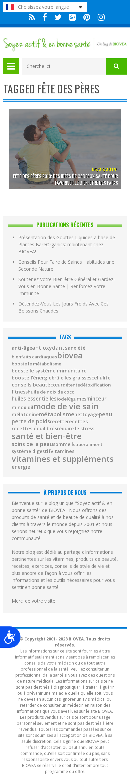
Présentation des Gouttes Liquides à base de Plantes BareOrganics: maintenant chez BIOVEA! (66, 244)
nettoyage (86, 414)
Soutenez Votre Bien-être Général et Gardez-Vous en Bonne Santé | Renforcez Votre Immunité (66, 286)
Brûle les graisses (71, 377)
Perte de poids (31, 421)
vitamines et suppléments (63, 459)
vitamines (62, 451)
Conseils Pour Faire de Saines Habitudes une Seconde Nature (66, 265)
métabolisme (56, 414)
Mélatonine (25, 414)
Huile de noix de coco (51, 392)
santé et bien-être (47, 436)
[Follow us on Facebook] (44, 17)
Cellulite (101, 377)
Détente (71, 385)
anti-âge (22, 348)
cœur (56, 384)
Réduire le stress (75, 428)
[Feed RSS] (31, 17)
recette (58, 421)
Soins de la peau (32, 444)
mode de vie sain (66, 406)
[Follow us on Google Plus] (72, 17)
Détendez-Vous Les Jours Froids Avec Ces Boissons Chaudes (63, 307)
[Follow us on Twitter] (58, 17)
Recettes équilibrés (34, 428)
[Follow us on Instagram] (99, 17)
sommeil (63, 444)
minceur (96, 399)
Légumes (76, 399)
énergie (21, 466)
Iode (62, 399)
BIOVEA (70, 355)
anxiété (76, 348)
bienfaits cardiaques (34, 357)
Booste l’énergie (32, 377)
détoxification (95, 385)
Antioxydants (50, 347)
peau (105, 414)
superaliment (87, 444)
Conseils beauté (31, 384)
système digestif (31, 451)
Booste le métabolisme (36, 364)
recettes (77, 421)
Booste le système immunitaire (49, 370)
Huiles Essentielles (34, 398)
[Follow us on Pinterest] (87, 17)
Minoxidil (22, 407)
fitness (20, 391)
